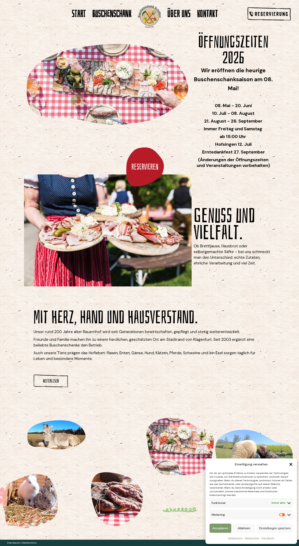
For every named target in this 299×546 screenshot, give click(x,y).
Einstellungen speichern (275, 528)
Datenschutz (235, 538)
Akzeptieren (220, 528)
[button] (291, 464)
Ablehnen (244, 528)
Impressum (267, 538)
